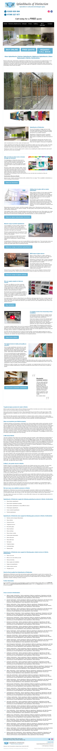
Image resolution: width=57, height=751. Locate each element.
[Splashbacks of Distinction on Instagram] (49, 12)
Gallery (36, 23)
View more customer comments (16, 387)
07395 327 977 (13, 15)
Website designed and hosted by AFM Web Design (43, 748)
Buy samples (10, 305)
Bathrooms (17, 23)
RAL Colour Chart (18, 738)
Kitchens (11, 23)
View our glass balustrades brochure (18, 217)
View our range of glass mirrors (16, 274)
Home (5, 23)
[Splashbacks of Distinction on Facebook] (52, 12)
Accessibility (6, 739)
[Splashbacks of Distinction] (26, 8)
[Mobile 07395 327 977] (5, 15)
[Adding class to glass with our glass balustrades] (16, 204)
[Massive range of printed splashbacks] (41, 236)
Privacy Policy (12, 739)
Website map (22, 739)
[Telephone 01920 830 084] (5, 12)
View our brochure (12, 182)
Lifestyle (24, 23)
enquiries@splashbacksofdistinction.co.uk (44, 743)
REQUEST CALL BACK (45, 51)
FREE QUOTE (28, 50)
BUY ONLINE (42, 24)
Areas (30, 23)
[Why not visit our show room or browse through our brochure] (41, 169)
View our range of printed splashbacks (18, 247)
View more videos (11, 337)
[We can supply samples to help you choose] (41, 294)
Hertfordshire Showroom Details (11, 176)
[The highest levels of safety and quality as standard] (41, 356)
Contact (50, 23)
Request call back (11, 738)
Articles (17, 739)
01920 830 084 (13, 11)
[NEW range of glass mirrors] (16, 266)
